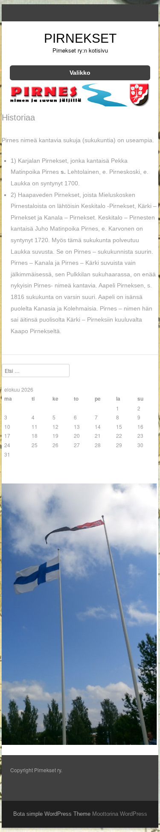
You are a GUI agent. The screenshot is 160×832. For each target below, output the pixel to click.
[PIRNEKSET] (80, 104)
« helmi (12, 471)
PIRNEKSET (80, 38)
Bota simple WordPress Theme (51, 814)
